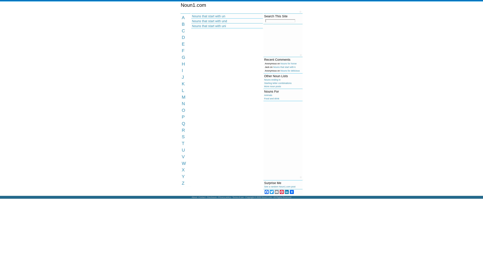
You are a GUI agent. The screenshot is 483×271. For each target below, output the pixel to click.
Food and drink (271, 98)
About (194, 197)
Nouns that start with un (208, 16)
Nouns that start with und (209, 21)
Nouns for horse (288, 63)
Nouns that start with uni (209, 26)
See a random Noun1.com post (279, 186)
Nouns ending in (272, 80)
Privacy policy (224, 197)
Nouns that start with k (284, 67)
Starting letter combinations (278, 83)
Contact (202, 197)
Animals (268, 95)
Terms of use (238, 197)
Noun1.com (193, 5)
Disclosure (212, 197)
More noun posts (272, 86)
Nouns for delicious (290, 71)
